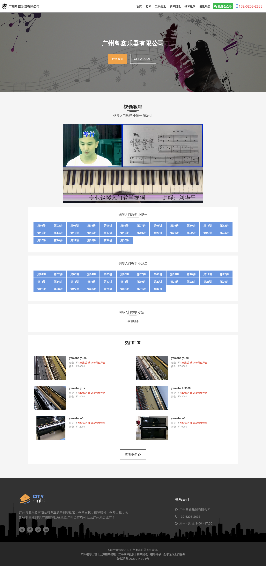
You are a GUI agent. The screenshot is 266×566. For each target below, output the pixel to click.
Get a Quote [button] (143, 58)
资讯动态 (204, 6)
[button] (223, 6)
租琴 (148, 6)
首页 (139, 6)
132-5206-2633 (189, 516)
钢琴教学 (190, 6)
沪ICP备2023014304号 (133, 558)
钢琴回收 (175, 6)
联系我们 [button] (117, 59)
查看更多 (131, 454)
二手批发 (160, 6)
